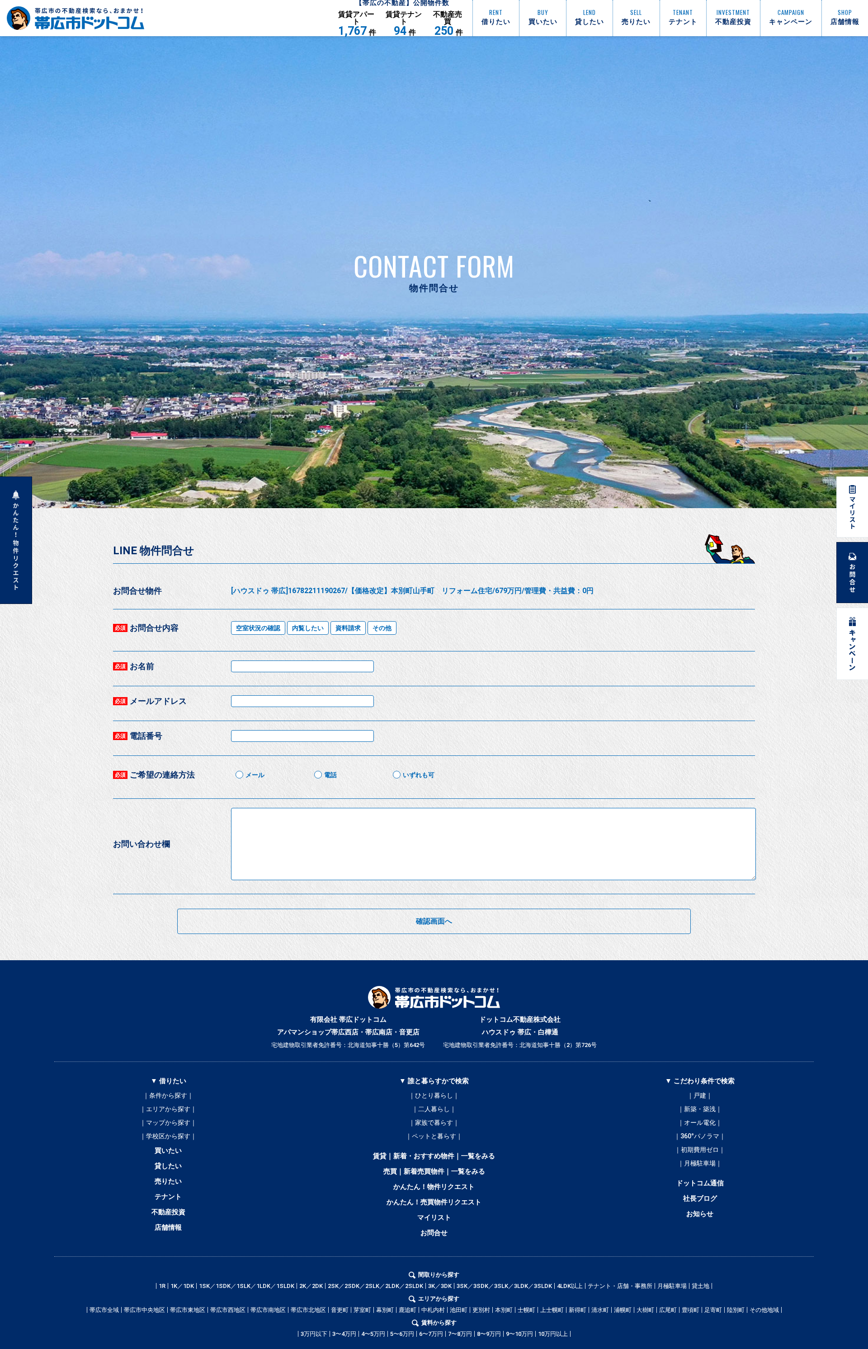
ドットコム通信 (700, 1183)
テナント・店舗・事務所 (620, 1286)
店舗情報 (168, 1227)
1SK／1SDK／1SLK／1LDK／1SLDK (246, 1286)
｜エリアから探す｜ (168, 1109)
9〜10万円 (519, 1333)
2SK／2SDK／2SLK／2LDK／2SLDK (375, 1286)
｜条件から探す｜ (168, 1095)
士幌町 (526, 1310)
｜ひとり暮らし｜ (434, 1095)
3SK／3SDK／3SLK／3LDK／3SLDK (504, 1286)
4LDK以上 (570, 1286)
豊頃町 (690, 1310)
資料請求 (348, 628)
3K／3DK (440, 1286)
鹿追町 (407, 1310)
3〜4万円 (344, 1333)
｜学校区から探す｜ (168, 1136)
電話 (330, 774)
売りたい (168, 1181)
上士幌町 (552, 1310)
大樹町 (645, 1310)
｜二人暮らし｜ (434, 1109)
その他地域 (764, 1310)
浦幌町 (623, 1310)
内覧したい (308, 628)
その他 (382, 628)
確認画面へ (434, 921)
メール (254, 774)
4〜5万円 (373, 1333)
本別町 (504, 1310)
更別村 (481, 1310)
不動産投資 (168, 1212)
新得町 (577, 1310)
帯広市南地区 (268, 1310)
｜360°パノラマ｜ (700, 1136)
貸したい (168, 1166)
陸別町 (736, 1310)
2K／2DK (311, 1286)
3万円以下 (314, 1333)
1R (162, 1286)
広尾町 (668, 1310)
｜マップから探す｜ (168, 1122)
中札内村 (433, 1310)
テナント (168, 1197)
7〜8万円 (460, 1333)
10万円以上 (553, 1333)
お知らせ (699, 1214)
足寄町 (713, 1310)
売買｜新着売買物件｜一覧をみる (434, 1171)
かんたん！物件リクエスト (434, 1187)
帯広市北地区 (308, 1310)
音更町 (340, 1310)
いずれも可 (418, 774)
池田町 (458, 1310)
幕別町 (385, 1310)
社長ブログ (700, 1198)
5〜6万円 (402, 1333)
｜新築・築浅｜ (700, 1109)
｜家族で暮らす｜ (434, 1122)
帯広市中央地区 (144, 1310)
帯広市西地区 (227, 1310)
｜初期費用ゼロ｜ (700, 1149)
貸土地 (700, 1286)
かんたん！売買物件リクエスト (434, 1202)
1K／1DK (182, 1286)
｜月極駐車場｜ (700, 1163)
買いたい (168, 1150)
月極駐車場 (672, 1286)
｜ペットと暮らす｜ (434, 1136)
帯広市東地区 (187, 1310)
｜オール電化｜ (700, 1122)
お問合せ (434, 1233)
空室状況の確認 (258, 628)
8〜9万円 (489, 1333)
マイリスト (434, 1217)
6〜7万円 (431, 1333)
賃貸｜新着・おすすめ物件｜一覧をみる (434, 1156)
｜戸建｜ (699, 1095)
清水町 (600, 1310)
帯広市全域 (104, 1310)
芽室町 (362, 1310)
